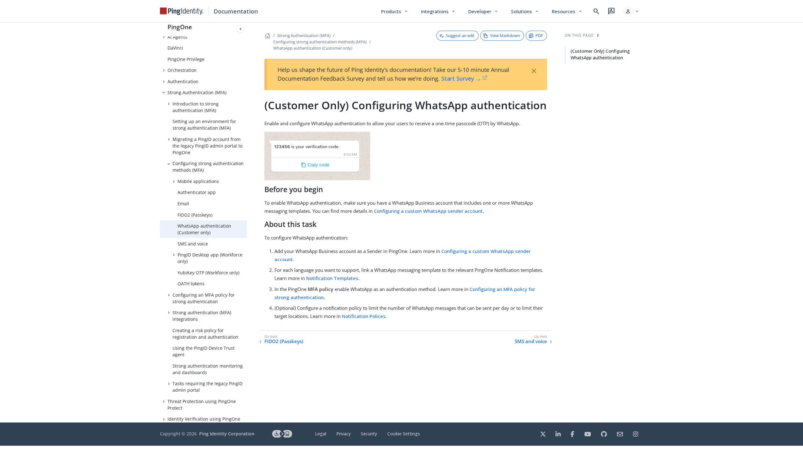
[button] (631, 11)
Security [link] (369, 434)
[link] (181, 11)
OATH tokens (191, 284)
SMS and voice (193, 244)
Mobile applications (198, 181)
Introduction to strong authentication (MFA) (196, 107)
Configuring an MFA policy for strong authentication (204, 298)
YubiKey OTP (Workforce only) (208, 273)
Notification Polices (364, 316)
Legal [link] (320, 434)
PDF (539, 35)
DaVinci (175, 48)
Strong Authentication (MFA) (197, 92)
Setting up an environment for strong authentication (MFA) (204, 124)
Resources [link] (567, 11)
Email (183, 204)
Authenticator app (197, 192)
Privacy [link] (343, 434)
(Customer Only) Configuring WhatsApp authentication (600, 54)
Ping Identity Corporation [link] (226, 434)
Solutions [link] (525, 11)
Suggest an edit (460, 35)
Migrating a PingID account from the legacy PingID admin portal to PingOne (207, 145)
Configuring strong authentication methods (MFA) (208, 166)
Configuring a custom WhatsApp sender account (428, 211)
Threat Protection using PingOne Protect (202, 404)
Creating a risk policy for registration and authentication (205, 333)
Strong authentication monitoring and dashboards (208, 369)
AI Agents (177, 37)
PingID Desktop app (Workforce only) (210, 258)
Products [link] (394, 11)
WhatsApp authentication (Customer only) (204, 229)
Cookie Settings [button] (403, 434)
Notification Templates (332, 278)
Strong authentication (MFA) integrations (202, 315)
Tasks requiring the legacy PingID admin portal (207, 386)
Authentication (183, 81)
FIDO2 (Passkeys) (195, 215)
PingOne (180, 27)
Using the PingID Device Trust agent (204, 351)
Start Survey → (461, 78)
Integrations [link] (438, 11)
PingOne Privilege (186, 59)
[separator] (247, 222)
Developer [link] (483, 11)
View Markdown (505, 35)
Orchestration (182, 70)
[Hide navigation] (240, 29)
